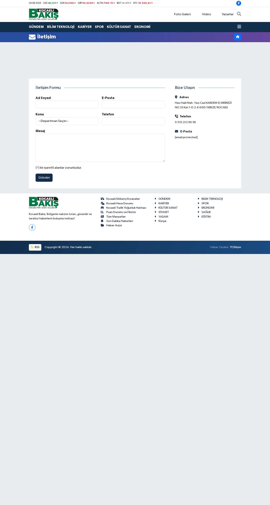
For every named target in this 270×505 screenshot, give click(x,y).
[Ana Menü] (239, 26)
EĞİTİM (206, 216)
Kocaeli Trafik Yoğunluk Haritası (126, 207)
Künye (162, 221)
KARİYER (85, 27)
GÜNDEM (36, 27)
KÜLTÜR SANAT (119, 27)
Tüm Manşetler (116, 216)
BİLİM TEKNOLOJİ (61, 27)
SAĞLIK (206, 212)
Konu (40, 114)
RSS (37, 247)
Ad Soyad (43, 98)
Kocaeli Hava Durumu (119, 203)
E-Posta (108, 98)
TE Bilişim (235, 247)
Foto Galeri (182, 14)
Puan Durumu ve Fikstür (121, 212)
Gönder (44, 177)
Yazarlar (228, 14)
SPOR (99, 27)
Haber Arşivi (114, 225)
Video (206, 14)
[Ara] (239, 14)
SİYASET (164, 212)
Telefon (108, 114)
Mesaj (40, 131)
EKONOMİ (142, 27)
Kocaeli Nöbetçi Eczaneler (123, 198)
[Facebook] (32, 227)
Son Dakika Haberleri (119, 221)
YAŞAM (163, 216)
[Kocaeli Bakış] (44, 14)
